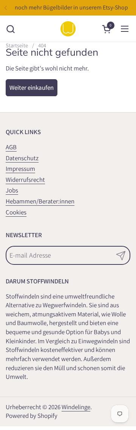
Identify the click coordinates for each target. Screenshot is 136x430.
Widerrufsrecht (25, 179)
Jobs (12, 190)
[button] (10, 29)
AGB (11, 147)
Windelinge (76, 407)
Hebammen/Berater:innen (40, 201)
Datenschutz (22, 158)
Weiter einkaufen (31, 87)
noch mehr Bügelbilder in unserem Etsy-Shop (71, 7)
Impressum (20, 168)
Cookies (16, 212)
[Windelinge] (68, 28)
